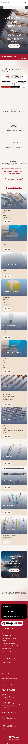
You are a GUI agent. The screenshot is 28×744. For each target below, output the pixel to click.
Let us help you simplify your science (14, 26)
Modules (5, 333)
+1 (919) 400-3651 (6, 730)
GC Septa (5, 539)
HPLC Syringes (6, 394)
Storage (5, 301)
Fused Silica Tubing (7, 214)
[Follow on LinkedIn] (8, 611)
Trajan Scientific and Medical (9, 638)
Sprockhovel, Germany (9, 643)
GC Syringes (6, 393)
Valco (4, 244)
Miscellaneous (6, 304)
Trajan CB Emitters (7, 217)
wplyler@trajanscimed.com (8, 697)
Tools (4, 331)
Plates (4, 270)
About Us (5, 633)
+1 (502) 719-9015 (6, 707)
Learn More (13, 570)
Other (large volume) (8, 399)
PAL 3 (4, 360)
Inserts (4, 428)
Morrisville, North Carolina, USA (11, 646)
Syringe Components (8, 398)
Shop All (7, 222)
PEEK (4, 212)
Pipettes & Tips (6, 297)
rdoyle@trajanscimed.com (8, 705)
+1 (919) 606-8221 (6, 722)
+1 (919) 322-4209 (6, 699)
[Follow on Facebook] (5, 611)
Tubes (4, 302)
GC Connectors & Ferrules (9, 535)
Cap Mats (5, 272)
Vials (4, 425)
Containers (6, 299)
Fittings (4, 215)
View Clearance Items (13, 179)
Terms (18, 743)
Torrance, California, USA (9, 652)
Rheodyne (5, 243)
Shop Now (13, 46)
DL (3, 364)
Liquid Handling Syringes (9, 396)
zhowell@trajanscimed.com (8, 720)
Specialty (5, 362)
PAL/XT (5, 358)
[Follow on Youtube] (11, 611)
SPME (4, 367)
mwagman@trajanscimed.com (9, 728)
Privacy (14, 743)
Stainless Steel (6, 210)
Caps (4, 427)
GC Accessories (7, 537)
